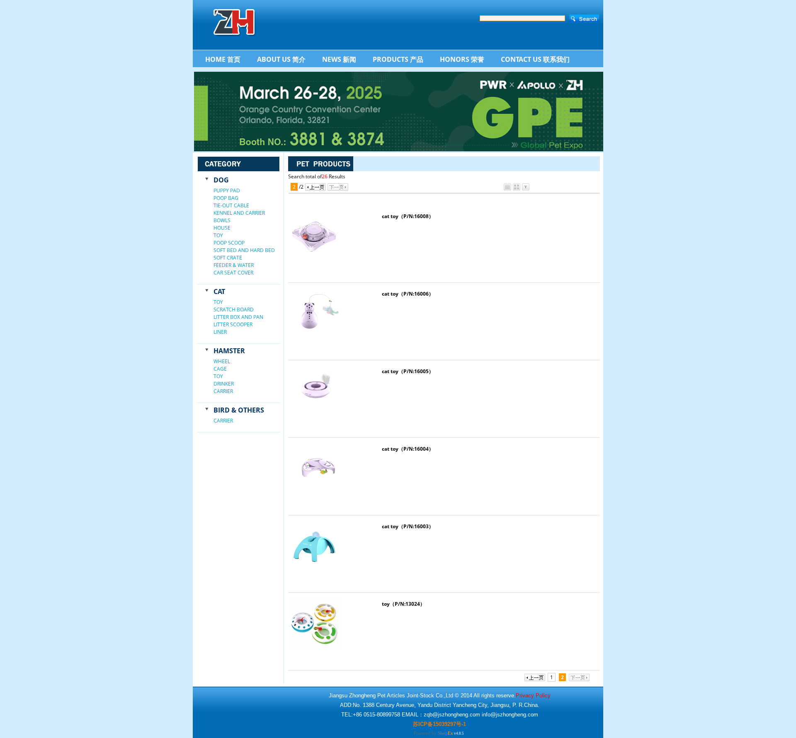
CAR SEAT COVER (233, 272)
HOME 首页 (222, 59)
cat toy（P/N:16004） (408, 448)
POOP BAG (226, 197)
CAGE (220, 368)
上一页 (315, 187)
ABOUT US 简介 (281, 59)
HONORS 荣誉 (462, 59)
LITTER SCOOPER (233, 324)
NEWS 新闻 (339, 59)
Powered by (433, 733)
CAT (219, 291)
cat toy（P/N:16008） (408, 216)
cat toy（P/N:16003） (408, 526)
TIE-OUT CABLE (231, 205)
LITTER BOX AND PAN (238, 316)
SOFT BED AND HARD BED (244, 250)
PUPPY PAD (227, 190)
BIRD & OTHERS (239, 410)
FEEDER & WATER (234, 265)
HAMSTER (229, 350)
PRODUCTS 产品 (398, 59)
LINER (220, 331)
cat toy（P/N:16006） (408, 293)
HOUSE (222, 227)
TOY (218, 235)
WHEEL (222, 361)
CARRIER (223, 391)
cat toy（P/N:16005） (408, 371)
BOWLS (222, 220)
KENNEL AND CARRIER (239, 212)
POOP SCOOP (229, 242)
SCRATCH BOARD (234, 309)
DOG (221, 179)
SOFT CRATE (228, 257)
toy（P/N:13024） (403, 603)
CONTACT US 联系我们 (535, 59)
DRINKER (224, 383)
